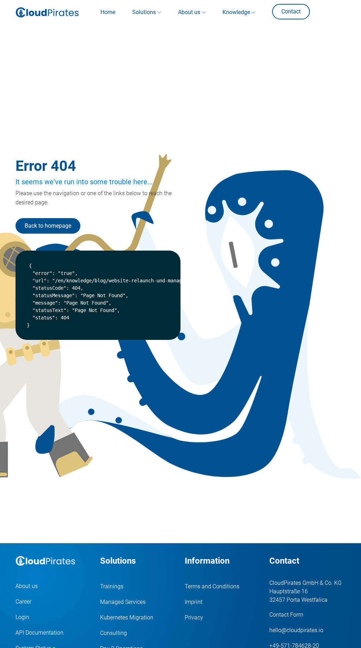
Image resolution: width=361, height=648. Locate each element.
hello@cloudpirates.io (296, 630)
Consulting (113, 633)
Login (22, 617)
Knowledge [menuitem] (236, 12)
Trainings (111, 586)
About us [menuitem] (189, 12)
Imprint (193, 602)
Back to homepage (48, 225)
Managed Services (123, 602)
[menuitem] (107, 12)
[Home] (47, 12)
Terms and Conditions (212, 586)
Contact (291, 11)
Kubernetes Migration (126, 617)
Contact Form (286, 614)
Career (23, 601)
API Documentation (39, 632)
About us (27, 586)
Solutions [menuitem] (144, 12)
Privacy (194, 617)
